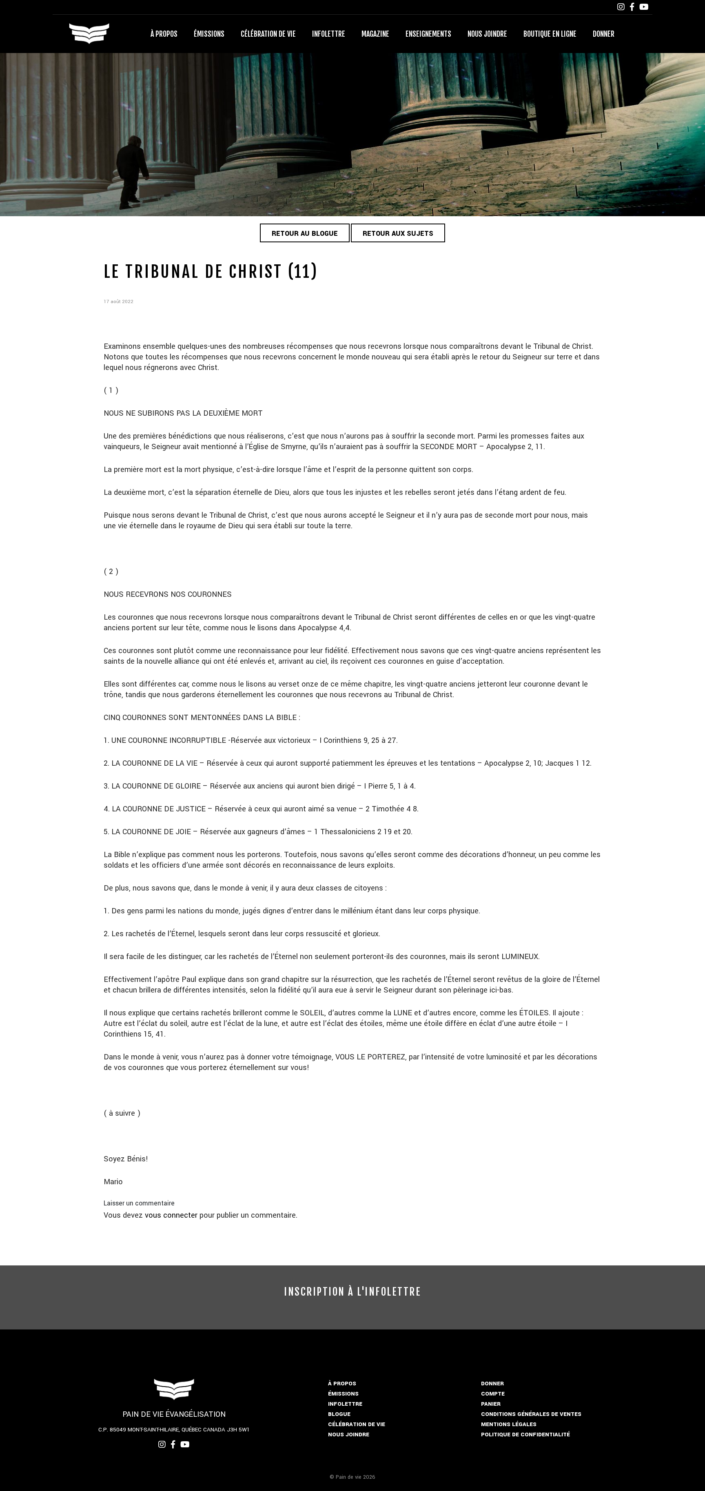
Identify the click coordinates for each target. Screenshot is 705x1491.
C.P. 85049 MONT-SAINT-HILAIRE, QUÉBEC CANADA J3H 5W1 (174, 1429)
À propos (164, 33)
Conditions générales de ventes (531, 1414)
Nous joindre (487, 33)
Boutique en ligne (549, 33)
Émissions (209, 33)
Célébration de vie (268, 33)
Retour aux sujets (398, 233)
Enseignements (428, 33)
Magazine (375, 33)
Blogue (339, 1414)
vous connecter (171, 1215)
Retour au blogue (305, 233)
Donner (603, 33)
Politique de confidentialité (525, 1434)
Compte (493, 1394)
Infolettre (328, 33)
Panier (491, 1404)
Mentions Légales (509, 1424)
